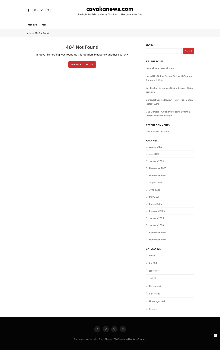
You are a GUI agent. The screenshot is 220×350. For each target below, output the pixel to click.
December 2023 (157, 232)
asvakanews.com (109, 8)
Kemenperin (155, 285)
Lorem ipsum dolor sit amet (160, 68)
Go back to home (82, 64)
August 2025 (156, 182)
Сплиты (153, 308)
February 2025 (157, 210)
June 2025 (154, 189)
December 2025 (157, 168)
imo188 (153, 262)
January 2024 (156, 225)
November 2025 (157, 175)
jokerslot (153, 270)
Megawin (32, 24)
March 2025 (155, 203)
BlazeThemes (138, 339)
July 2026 (154, 153)
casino (152, 255)
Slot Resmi (154, 293)
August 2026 (156, 146)
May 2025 (154, 196)
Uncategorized (157, 301)
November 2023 (157, 239)
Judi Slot (153, 278)
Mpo (44, 24)
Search (150, 44)
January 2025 (156, 218)
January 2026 (156, 161)
